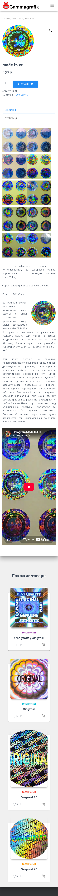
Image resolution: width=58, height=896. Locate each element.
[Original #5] (29, 838)
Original (29, 709)
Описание (11, 110)
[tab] (29, 110)
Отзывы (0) (11, 118)
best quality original (29, 638)
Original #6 (29, 797)
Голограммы (17, 19)
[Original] (29, 679)
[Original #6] (29, 758)
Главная (6, 19)
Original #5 (29, 869)
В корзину (23, 84)
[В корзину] (43, 644)
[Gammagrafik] (21, 6)
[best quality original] (29, 607)
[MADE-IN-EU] (29, 41)
